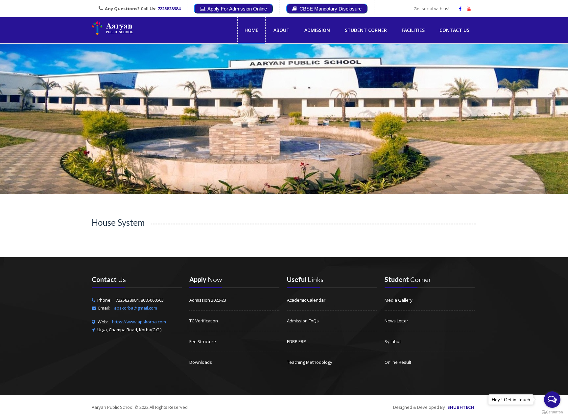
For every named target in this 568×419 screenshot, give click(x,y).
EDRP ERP (296, 341)
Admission (317, 30)
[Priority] (112, 29)
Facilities (413, 30)
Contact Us (454, 30)
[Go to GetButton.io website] (552, 412)
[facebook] (460, 8)
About (281, 30)
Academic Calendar (306, 300)
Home (251, 30)
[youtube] (468, 8)
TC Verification (203, 321)
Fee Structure (202, 341)
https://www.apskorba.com (139, 322)
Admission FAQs (303, 321)
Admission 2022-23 (207, 300)
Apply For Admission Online (236, 9)
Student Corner (366, 30)
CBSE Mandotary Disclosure (330, 9)
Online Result (398, 362)
